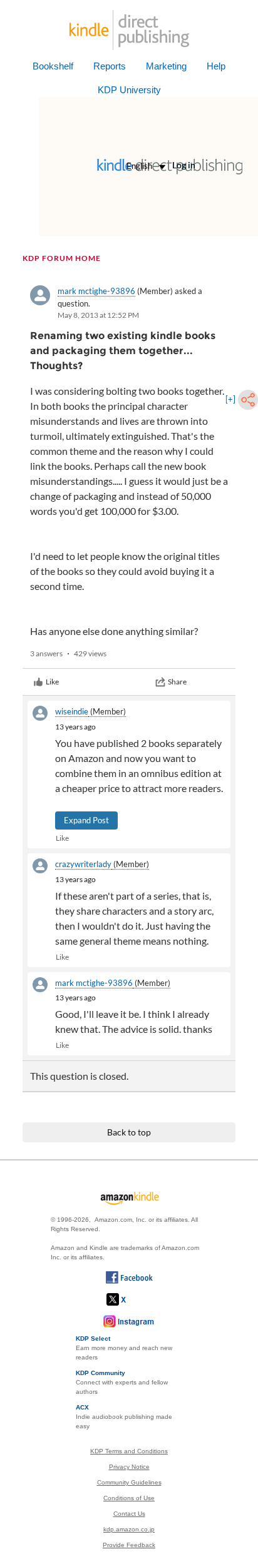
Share (177, 681)
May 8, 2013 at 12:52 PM (98, 315)
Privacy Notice (129, 1466)
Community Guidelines (129, 1482)
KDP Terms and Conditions (129, 1451)
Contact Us (129, 1513)
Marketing (166, 66)
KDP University (129, 89)
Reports (109, 66)
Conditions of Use (129, 1498)
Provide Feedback (129, 1544)
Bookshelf (53, 66)
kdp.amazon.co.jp (129, 1529)
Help (216, 66)
